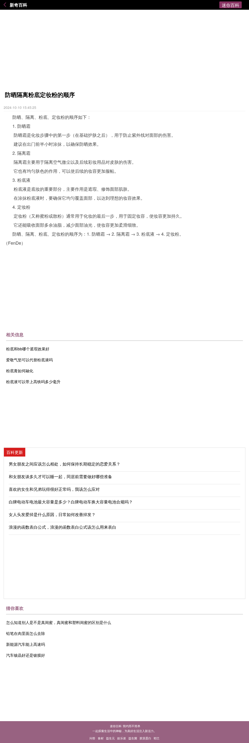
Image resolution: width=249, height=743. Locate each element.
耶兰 (157, 738)
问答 (92, 738)
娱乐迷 (121, 738)
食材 (101, 738)
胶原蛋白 (145, 738)
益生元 (110, 738)
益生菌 (132, 738)
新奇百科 (18, 5)
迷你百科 (230, 5)
